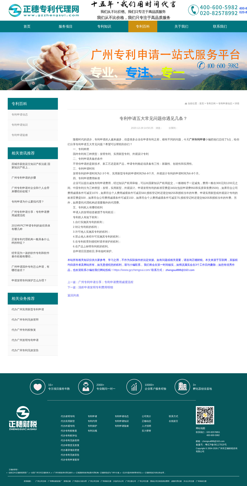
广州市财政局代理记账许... (64, 473)
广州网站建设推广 (55, 481)
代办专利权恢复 (69, 430)
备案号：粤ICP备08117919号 (211, 444)
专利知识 (104, 26)
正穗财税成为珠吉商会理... (155, 473)
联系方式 (173, 416)
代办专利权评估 (69, 435)
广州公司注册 (143, 481)
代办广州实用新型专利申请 (28, 309)
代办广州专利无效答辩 (25, 319)
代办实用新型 (68, 421)
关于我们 (181, 26)
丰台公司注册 (189, 481)
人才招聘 (146, 426)
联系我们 (220, 26)
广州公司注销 (41, 481)
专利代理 (92, 421)
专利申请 (92, 416)
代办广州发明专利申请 (25, 340)
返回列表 (73, 295)
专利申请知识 (20, 124)
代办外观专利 (68, 426)
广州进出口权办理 (80, 481)
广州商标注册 (106, 481)
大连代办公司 (118, 481)
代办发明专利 (68, 416)
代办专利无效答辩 (70, 440)
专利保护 (92, 426)
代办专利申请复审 (70, 459)
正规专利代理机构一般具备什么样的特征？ (30, 241)
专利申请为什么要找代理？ (28, 201)
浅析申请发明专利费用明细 (95, 287)
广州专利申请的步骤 (24, 177)
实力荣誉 (146, 430)
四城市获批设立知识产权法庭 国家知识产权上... (31, 165)
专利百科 (143, 26)
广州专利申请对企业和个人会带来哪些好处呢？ (30, 189)
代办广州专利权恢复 (24, 329)
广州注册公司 (131, 481)
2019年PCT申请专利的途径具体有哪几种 (31, 227)
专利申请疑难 (20, 135)
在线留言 (173, 421)
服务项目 (66, 26)
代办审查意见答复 (70, 445)
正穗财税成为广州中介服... (110, 473)
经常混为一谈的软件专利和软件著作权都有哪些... (30, 254)
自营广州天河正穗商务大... (41, 473)
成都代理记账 (176, 481)
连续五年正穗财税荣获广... (19, 473)
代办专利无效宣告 (70, 455)
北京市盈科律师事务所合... (133, 473)
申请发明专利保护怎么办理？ (29, 280)
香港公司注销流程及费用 (159, 481)
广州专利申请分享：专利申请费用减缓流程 (105, 282)
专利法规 (92, 430)
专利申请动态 (225, 103)
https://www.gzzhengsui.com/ (132, 269)
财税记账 (67, 481)
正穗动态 (146, 421)
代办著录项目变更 (70, 450)
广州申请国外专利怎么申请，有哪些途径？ (30, 268)
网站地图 (200, 428)
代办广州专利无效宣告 (25, 350)
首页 (27, 26)
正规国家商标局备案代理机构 (87, 473)
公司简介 (146, 416)
